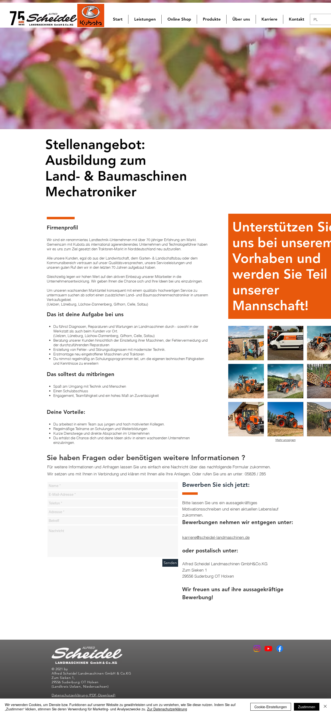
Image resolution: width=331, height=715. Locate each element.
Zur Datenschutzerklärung (167, 709)
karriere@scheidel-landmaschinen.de (216, 537)
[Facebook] (279, 648)
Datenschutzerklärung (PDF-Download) (84, 695)
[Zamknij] (325, 706)
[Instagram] (256, 648)
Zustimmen (306, 706)
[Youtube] (268, 648)
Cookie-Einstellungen (270, 706)
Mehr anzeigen (286, 440)
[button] (179, 19)
